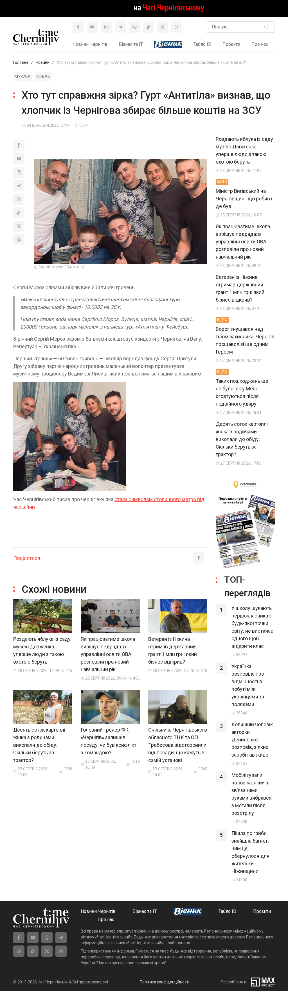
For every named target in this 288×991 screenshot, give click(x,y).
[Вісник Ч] (168, 45)
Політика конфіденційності (164, 982)
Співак (43, 76)
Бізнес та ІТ (131, 44)
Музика (23, 76)
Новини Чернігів (90, 44)
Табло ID (202, 44)
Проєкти (231, 44)
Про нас (259, 44)
